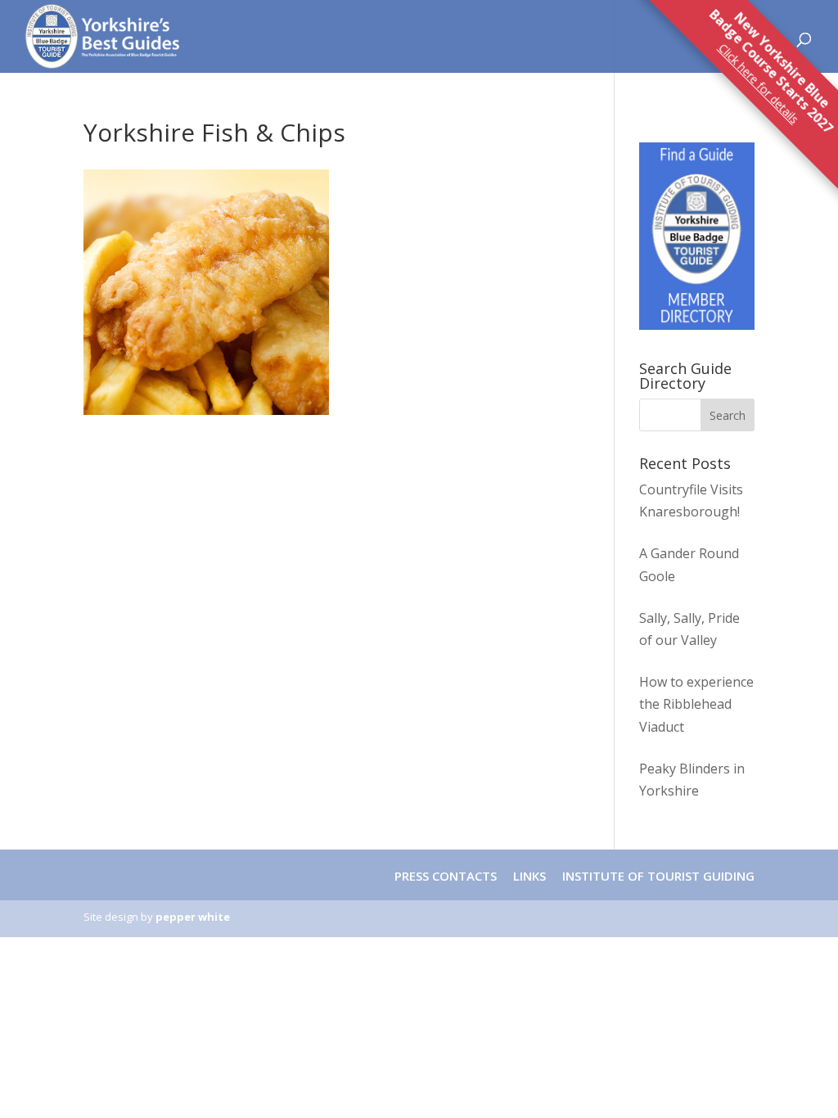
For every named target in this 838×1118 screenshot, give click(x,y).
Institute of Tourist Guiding (657, 876)
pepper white (192, 916)
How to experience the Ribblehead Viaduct (696, 704)
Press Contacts (445, 876)
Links (529, 876)
